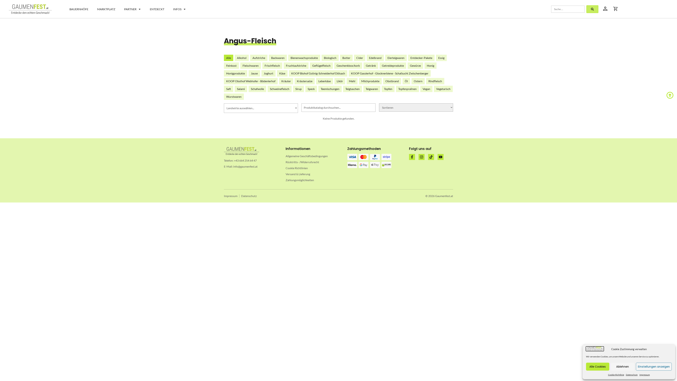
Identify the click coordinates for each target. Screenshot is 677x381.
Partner (130, 9)
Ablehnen (622, 366)
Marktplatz (106, 9)
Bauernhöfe (78, 9)
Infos (177, 9)
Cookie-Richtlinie (616, 374)
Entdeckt (157, 9)
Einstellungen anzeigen (654, 366)
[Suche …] (568, 9)
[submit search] (592, 9)
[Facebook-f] (412, 157)
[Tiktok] (431, 157)
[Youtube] (441, 157)
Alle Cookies (597, 366)
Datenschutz (632, 374)
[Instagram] (422, 157)
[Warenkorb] (615, 8)
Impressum (644, 374)
